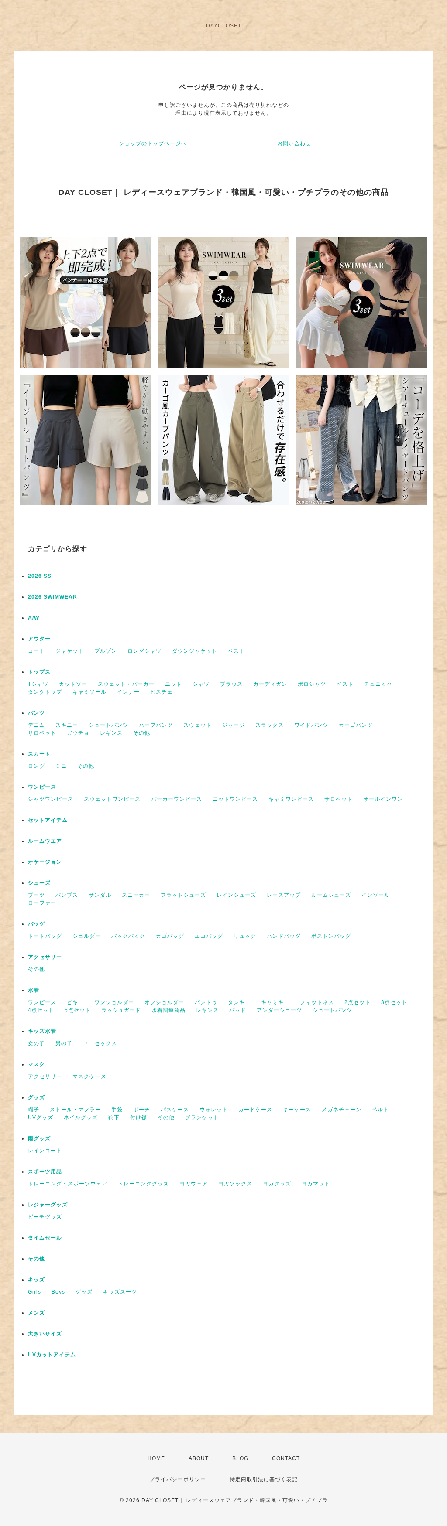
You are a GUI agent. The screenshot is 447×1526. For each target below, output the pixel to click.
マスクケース (89, 1076)
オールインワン (383, 799)
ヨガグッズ (277, 1184)
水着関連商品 (168, 1010)
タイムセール (45, 1238)
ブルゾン (105, 651)
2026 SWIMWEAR (52, 597)
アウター (39, 639)
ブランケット (202, 1117)
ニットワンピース (235, 799)
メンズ (36, 1313)
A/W (33, 618)
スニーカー (136, 895)
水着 (33, 990)
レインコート (45, 1151)
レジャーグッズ (48, 1205)
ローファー (42, 903)
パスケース (175, 1110)
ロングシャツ (144, 651)
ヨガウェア (193, 1184)
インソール (375, 895)
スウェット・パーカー (126, 684)
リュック (245, 936)
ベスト (236, 651)
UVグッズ (40, 1117)
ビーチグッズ (45, 1217)
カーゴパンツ (356, 725)
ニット (173, 684)
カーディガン (270, 684)
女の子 (36, 1043)
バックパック (128, 936)
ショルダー (86, 936)
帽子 (33, 1110)
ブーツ (36, 895)
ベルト (380, 1110)
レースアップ (284, 895)
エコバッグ (209, 936)
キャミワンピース (291, 799)
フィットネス (317, 1002)
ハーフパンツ (156, 725)
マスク (36, 1064)
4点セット (41, 1010)
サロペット (42, 733)
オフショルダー (164, 1002)
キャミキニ (275, 1002)
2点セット (357, 1002)
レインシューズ (236, 895)
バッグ (36, 924)
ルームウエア (45, 841)
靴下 (114, 1117)
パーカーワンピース (176, 799)
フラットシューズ (183, 895)
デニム (36, 725)
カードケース (255, 1110)
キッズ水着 (42, 1031)
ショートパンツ (108, 725)
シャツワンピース (50, 799)
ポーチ (141, 1110)
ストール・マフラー (75, 1110)
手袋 (117, 1110)
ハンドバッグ (284, 936)
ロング (36, 766)
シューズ (39, 883)
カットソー (73, 684)
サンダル (100, 895)
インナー (128, 692)
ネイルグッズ (81, 1117)
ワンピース (42, 787)
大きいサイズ (45, 1334)
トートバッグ (45, 936)
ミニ (61, 766)
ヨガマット (316, 1184)
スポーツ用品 (45, 1171)
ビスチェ (161, 692)
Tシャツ (38, 684)
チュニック (378, 684)
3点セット (394, 1002)
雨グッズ (39, 1138)
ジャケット (69, 651)
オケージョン (45, 862)
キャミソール (89, 692)
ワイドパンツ (311, 725)
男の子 (63, 1043)
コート (36, 651)
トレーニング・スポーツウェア (67, 1184)
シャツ (201, 684)
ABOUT (199, 1458)
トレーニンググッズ (143, 1184)
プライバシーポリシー (177, 1479)
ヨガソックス (235, 1184)
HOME (156, 1458)
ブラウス (231, 684)
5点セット (78, 1010)
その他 (141, 733)
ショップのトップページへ (153, 143)
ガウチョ (78, 733)
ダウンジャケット (194, 651)
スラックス (269, 725)
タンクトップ (45, 692)
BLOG (240, 1458)
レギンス (111, 733)
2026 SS (40, 576)
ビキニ (75, 1002)
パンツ (36, 713)
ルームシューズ (331, 895)
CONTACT (286, 1458)
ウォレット (213, 1110)
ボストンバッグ (331, 936)
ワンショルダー (114, 1002)
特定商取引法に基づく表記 (264, 1479)
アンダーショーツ (279, 1010)
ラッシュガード (121, 1010)
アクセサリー (45, 957)
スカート (39, 754)
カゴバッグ (170, 936)
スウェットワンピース (112, 799)
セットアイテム (48, 820)
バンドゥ (206, 1002)
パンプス (66, 895)
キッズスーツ (120, 1292)
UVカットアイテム (52, 1355)
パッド (237, 1010)
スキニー (66, 725)
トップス (39, 672)
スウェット (197, 725)
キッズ (36, 1280)
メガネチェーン (341, 1110)
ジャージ (233, 725)
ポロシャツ (312, 684)
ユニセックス (100, 1043)
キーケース (297, 1110)
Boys (58, 1292)
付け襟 (138, 1117)
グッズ (36, 1097)
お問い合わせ (294, 143)
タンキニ (239, 1002)
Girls (34, 1292)
